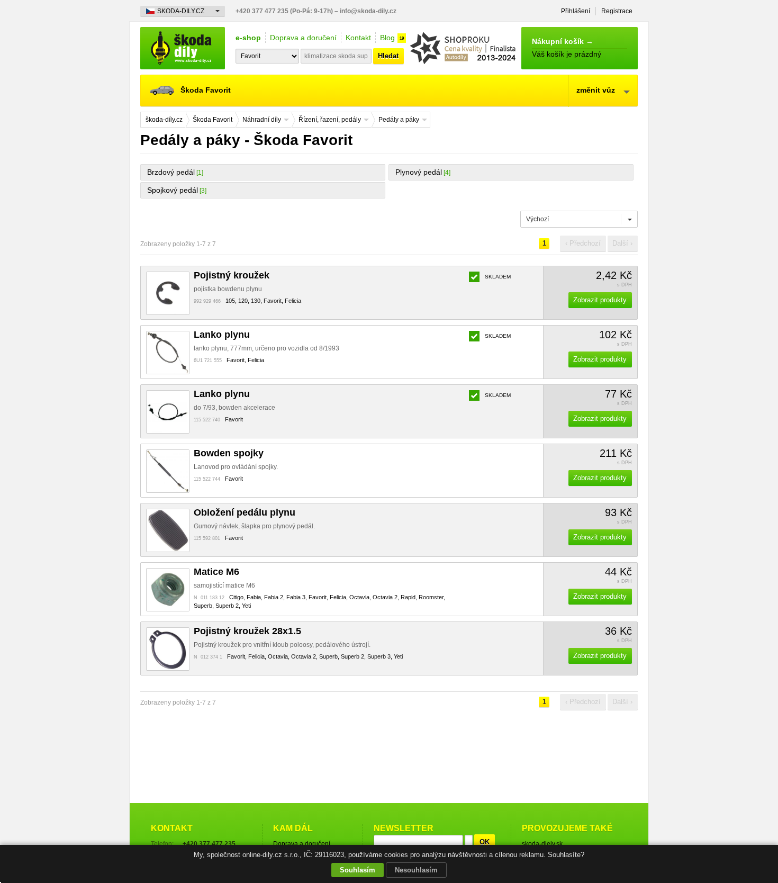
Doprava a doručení (303, 37)
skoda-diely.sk (542, 844)
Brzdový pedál (171, 172)
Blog (387, 37)
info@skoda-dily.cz (368, 11)
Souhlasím (357, 870)
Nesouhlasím (416, 870)
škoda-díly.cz (182, 48)
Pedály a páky (398, 119)
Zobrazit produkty (600, 300)
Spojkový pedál (172, 190)
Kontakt (358, 37)
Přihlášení (575, 11)
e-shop (248, 37)
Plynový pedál (418, 172)
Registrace (616, 11)
